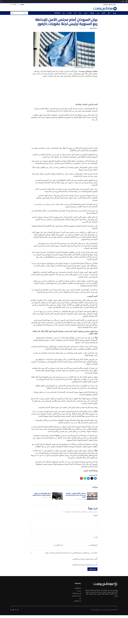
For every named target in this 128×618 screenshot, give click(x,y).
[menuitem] (126, 1)
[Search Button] (12, 13)
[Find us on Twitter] (15, 4)
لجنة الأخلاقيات (77, 601)
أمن (98, 13)
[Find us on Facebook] (17, 4)
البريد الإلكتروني (58, 545)
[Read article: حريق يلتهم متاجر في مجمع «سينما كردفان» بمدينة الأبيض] (57, 496)
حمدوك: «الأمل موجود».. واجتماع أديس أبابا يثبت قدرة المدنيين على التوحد (75, 495)
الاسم (95, 537)
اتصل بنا (69, 13)
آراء (75, 13)
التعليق (95, 515)
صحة (80, 13)
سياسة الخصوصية (76, 596)
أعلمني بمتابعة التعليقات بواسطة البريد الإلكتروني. (84, 559)
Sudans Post (93, 28)
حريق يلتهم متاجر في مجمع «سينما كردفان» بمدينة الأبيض (42, 494)
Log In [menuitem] (122, 1)
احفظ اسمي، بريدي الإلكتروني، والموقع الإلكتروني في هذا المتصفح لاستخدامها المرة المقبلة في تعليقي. (71, 553)
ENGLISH (57, 13)
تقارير (85, 13)
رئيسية (114, 13)
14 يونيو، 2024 (82, 28)
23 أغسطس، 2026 (81, 499)
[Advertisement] (64, 91)
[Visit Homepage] (105, 8)
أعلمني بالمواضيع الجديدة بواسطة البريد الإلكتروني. (84, 564)
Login (21, 4)
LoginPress (78, 588)
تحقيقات (92, 13)
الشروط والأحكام (76, 593)
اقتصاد (103, 13)
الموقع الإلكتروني (93, 545)
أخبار (109, 13)
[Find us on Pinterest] (13, 4)
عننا (64, 13)
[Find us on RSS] (10, 4)
